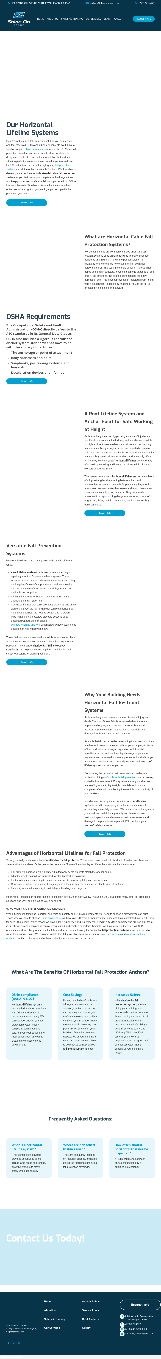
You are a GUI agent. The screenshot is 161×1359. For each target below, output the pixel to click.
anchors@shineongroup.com (104, 3)
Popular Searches (11, 1357)
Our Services (52, 1327)
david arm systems (110, 934)
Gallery (86, 1327)
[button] (26, 202)
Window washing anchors (25, 624)
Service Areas (90, 1310)
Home (47, 1301)
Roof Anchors (90, 1319)
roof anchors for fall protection (119, 777)
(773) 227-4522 (147, 3)
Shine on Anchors (34, 149)
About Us (50, 1310)
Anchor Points (91, 1301)
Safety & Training (54, 1319)
